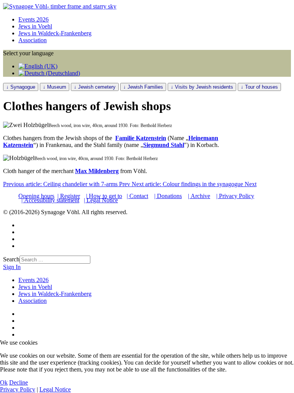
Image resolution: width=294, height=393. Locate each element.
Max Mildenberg (97, 171)
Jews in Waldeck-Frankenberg (54, 33)
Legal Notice (55, 389)
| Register (68, 196)
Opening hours (36, 196)
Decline (18, 382)
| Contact (137, 196)
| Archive (199, 196)
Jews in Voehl (35, 26)
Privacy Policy (17, 389)
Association (32, 40)
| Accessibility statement (50, 200)
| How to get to (104, 196)
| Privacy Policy (235, 196)
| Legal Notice (101, 200)
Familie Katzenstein (140, 138)
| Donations (168, 196)
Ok (4, 382)
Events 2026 (33, 19)
